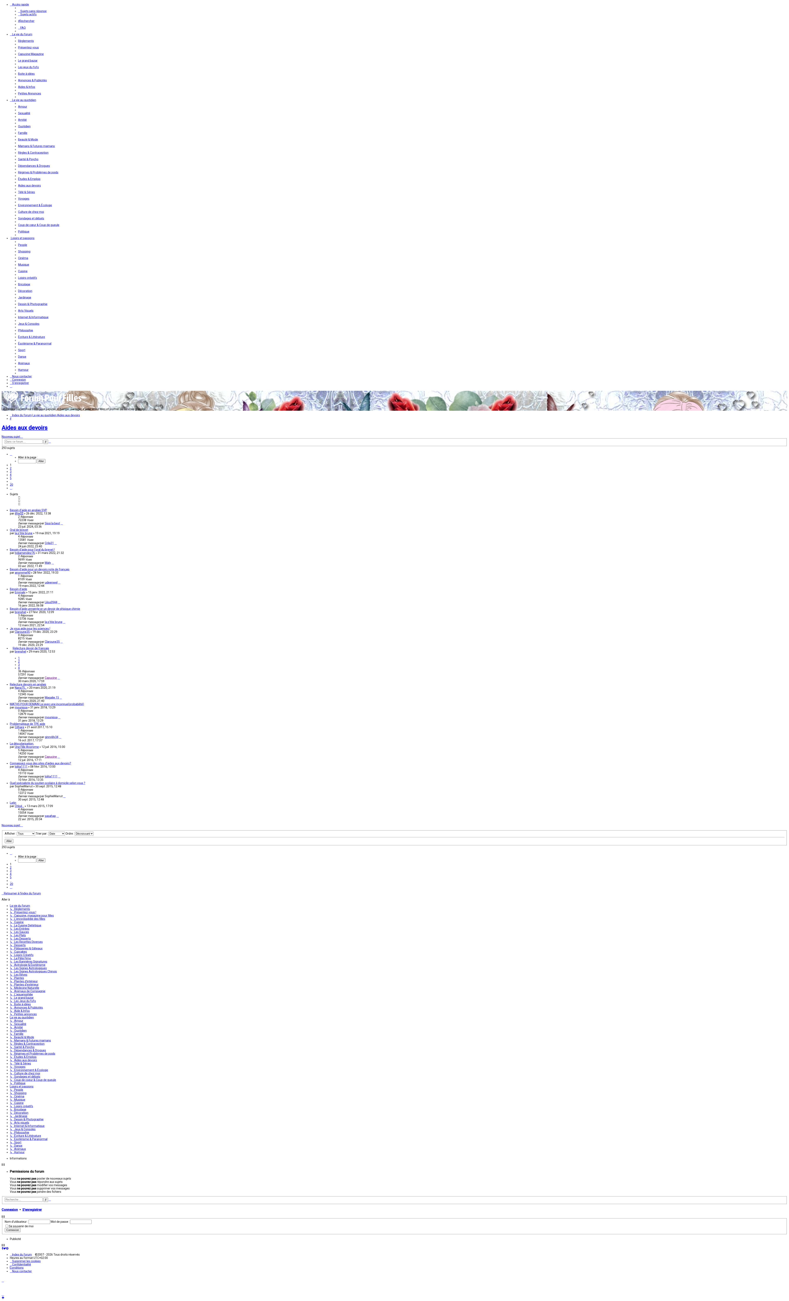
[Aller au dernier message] (62, 523)
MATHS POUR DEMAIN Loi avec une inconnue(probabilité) (47, 704)
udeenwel (51, 582)
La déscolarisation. (22, 743)
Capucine (51, 677)
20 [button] (11, 484)
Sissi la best (52, 523)
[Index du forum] (43, 403)
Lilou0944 (51, 602)
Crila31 (49, 543)
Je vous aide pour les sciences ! (30, 628)
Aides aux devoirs (25, 427)
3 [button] (11, 471)
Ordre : (70, 833)
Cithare (19, 727)
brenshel (20, 612)
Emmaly (20, 592)
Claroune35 (22, 631)
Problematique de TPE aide (27, 723)
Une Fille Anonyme (27, 747)
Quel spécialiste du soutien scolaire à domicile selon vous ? (47, 783)
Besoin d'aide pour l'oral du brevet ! (32, 549)
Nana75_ (21, 687)
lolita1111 (21, 766)
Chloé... (19, 806)
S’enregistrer (32, 1210)
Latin (13, 802)
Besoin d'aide (18, 589)
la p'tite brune (23, 533)
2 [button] (11, 468)
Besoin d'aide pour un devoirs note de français (39, 569)
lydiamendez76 (25, 553)
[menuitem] (32, 11)
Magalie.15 (52, 697)
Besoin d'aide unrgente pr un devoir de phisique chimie (45, 608)
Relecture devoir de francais (31, 648)
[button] (11, 454)
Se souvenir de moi (21, 1226)
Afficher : (11, 833)
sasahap (50, 816)
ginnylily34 (51, 737)
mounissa (21, 707)
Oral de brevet (19, 530)
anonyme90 (22, 572)
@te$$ (19, 513)
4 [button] (11, 474)
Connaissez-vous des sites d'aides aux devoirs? (40, 763)
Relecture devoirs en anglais (28, 684)
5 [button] (11, 478)
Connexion (10, 1210)
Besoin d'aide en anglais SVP (28, 510)
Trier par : (42, 833)
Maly (48, 562)
